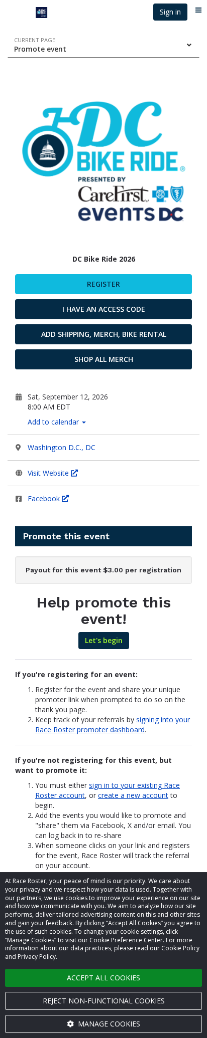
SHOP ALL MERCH (103, 359)
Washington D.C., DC (61, 447)
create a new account (133, 795)
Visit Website (49, 473)
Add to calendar (54, 422)
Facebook (45, 498)
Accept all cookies (103, 977)
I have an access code (103, 309)
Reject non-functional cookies (104, 1000)
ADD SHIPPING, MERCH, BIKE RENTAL (103, 334)
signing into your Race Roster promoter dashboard (112, 724)
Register (103, 284)
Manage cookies (108, 1023)
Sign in (170, 12)
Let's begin (104, 640)
